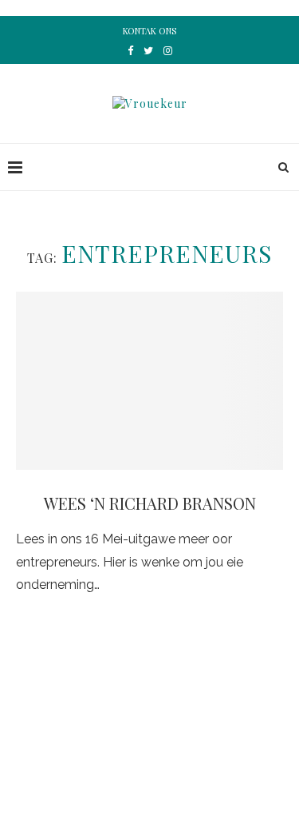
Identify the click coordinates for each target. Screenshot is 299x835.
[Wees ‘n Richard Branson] (149, 381)
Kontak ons (149, 31)
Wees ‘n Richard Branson (150, 503)
